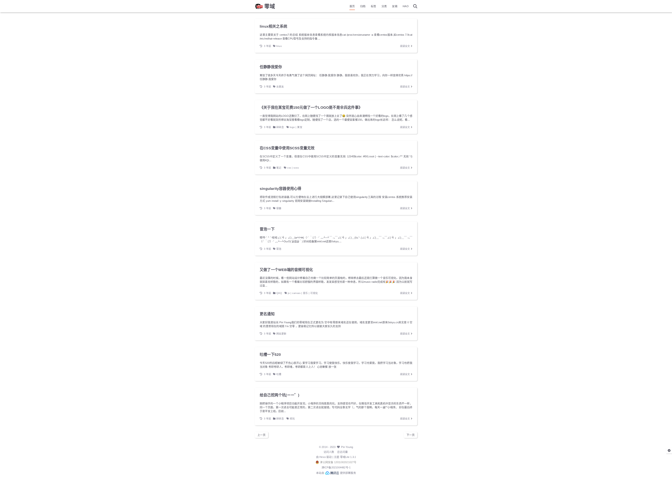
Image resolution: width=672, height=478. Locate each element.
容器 (278, 208)
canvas (296, 293)
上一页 (261, 434)
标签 (373, 6)
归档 (362, 6)
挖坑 (292, 418)
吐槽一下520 (270, 354)
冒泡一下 (267, 229)
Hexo (322, 456)
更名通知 (267, 314)
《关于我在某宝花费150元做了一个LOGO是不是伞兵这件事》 (311, 107)
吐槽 (278, 374)
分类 (384, 6)
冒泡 (278, 248)
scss (296, 167)
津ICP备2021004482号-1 (336, 467)
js (289, 293)
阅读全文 (405, 46)
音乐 (305, 293)
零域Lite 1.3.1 (348, 456)
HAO (406, 6)
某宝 (299, 127)
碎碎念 (280, 127)
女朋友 (280, 86)
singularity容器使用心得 (280, 189)
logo (292, 127)
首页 (352, 6)
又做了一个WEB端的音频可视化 (286, 270)
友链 (394, 6)
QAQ (279, 293)
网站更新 (281, 333)
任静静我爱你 (271, 67)
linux (279, 46)
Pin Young (347, 446)
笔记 (278, 167)
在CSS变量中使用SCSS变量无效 (287, 148)
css (289, 167)
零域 (269, 6)
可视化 (314, 293)
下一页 (411, 434)
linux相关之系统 (273, 26)
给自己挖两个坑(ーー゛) (279, 395)
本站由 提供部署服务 (336, 472)
